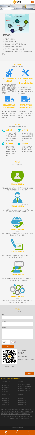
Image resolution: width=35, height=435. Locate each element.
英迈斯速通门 (5, 385)
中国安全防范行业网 (12, 414)
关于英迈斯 (20, 395)
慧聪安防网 (17, 409)
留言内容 (4, 327)
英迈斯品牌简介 (22, 398)
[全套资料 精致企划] (17, 243)
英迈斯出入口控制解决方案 (24, 386)
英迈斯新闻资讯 (22, 404)
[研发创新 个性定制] (17, 288)
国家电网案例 (5, 400)
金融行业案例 (5, 398)
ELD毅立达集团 (11, 409)
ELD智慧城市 (5, 391)
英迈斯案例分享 (6, 395)
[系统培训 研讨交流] (17, 198)
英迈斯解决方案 (22, 381)
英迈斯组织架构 (22, 402)
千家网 (22, 409)
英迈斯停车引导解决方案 (24, 388)
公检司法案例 (5, 402)
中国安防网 (28, 409)
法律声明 (8, 378)
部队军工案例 (5, 404)
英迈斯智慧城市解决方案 (24, 390)
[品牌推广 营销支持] (17, 220)
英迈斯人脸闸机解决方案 (24, 384)
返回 (29, 373)
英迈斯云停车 (5, 389)
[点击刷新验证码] (13, 342)
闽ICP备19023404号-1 (17, 427)
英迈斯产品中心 (6, 381)
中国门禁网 (21, 412)
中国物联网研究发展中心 (11, 412)
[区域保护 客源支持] (17, 175)
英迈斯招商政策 (22, 400)
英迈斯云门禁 (5, 387)
